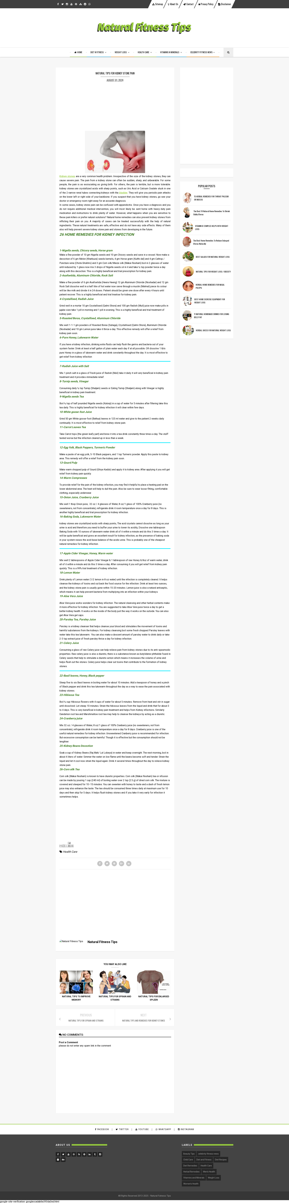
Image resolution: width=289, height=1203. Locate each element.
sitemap (159, 4)
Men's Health (209, 1171)
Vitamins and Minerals (193, 1177)
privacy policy (206, 4)
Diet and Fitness (203, 1159)
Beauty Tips (189, 1154)
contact (190, 4)
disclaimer (225, 4)
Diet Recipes (221, 1159)
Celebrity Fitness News (201, 52)
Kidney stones (67, 176)
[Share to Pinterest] (72, 845)
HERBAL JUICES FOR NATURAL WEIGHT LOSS (213, 330)
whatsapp (164, 1129)
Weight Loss (121, 52)
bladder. (123, 192)
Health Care (144, 52)
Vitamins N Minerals (170, 52)
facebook (103, 1129)
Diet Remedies (190, 1165)
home (79, 52)
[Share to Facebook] (69, 845)
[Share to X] (66, 845)
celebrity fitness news (208, 1154)
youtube (143, 1129)
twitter (124, 1129)
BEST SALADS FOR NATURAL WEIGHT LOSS (213, 256)
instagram (187, 1129)
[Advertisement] (115, 105)
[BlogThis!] (63, 845)
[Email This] (60, 845)
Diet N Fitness (97, 52)
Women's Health (191, 1184)
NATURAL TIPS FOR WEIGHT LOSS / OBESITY (213, 271)
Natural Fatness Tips (160, 1195)
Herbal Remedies (191, 1171)
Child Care (188, 1159)
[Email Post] (69, 842)
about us (174, 4)
